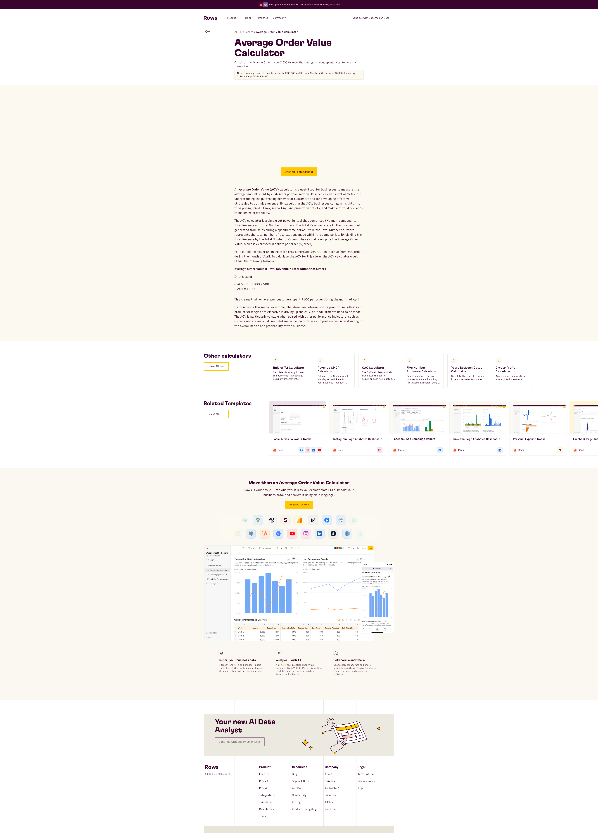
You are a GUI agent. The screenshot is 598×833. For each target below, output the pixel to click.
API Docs (298, 788)
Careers (330, 781)
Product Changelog (304, 809)
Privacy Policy (366, 781)
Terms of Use (366, 774)
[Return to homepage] (210, 18)
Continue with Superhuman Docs (240, 741)
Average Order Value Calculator (277, 32)
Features (265, 774)
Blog (295, 774)
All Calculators (243, 32)
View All (214, 366)
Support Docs (300, 781)
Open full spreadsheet (299, 172)
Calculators (266, 809)
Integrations (267, 795)
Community (299, 795)
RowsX (263, 788)
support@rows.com (330, 4)
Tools (262, 816)
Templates (266, 802)
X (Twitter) (332, 788)
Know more (224, 681)
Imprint (363, 788)
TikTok (329, 802)
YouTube (330, 809)
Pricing (296, 802)
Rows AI (264, 781)
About (328, 774)
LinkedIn (330, 795)
